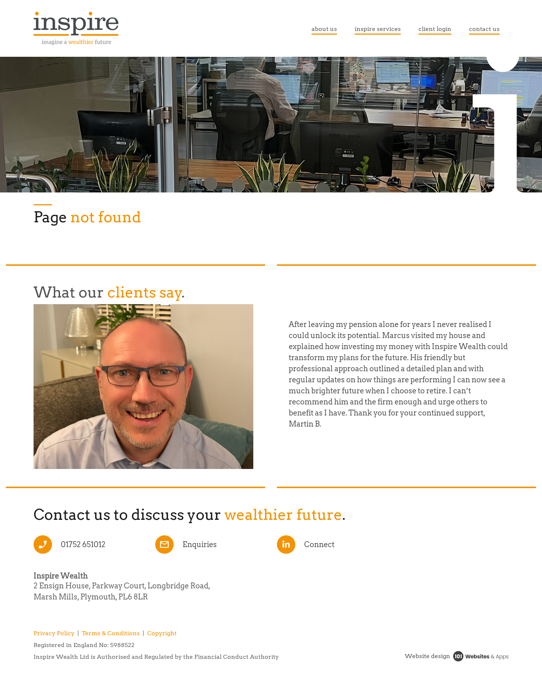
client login (434, 28)
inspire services (378, 28)
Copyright (162, 633)
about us (324, 28)
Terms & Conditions (111, 633)
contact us (484, 28)
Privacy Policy (54, 633)
